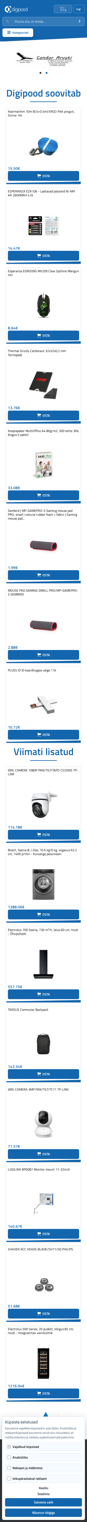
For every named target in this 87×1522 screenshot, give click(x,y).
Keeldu (43, 1488)
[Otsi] (79, 21)
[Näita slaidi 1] (40, 73)
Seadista (43, 1494)
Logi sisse (79, 9)
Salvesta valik (43, 1502)
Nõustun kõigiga (43, 1512)
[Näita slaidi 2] (47, 73)
